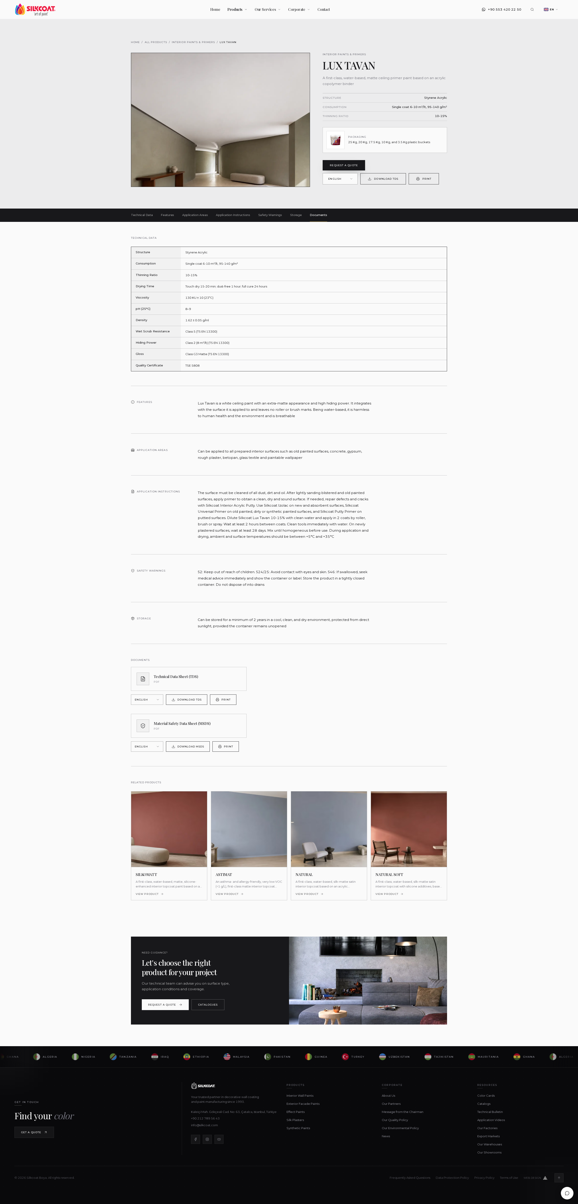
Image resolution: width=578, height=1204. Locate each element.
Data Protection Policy (452, 1177)
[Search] (532, 9)
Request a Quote (344, 165)
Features (167, 215)
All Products (156, 42)
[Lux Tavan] (220, 120)
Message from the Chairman (402, 1112)
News (386, 1136)
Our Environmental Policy (400, 1128)
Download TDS (386, 178)
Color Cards (486, 1095)
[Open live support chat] (567, 1193)
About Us (388, 1095)
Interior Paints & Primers (193, 42)
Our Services (265, 9)
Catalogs (483, 1103)
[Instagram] (207, 1139)
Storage (296, 215)
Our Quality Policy (395, 1120)
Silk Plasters (295, 1120)
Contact (323, 9)
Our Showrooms (489, 1152)
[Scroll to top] (559, 1177)
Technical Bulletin (490, 1112)
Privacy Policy (484, 1177)
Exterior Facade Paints (303, 1103)
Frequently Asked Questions (410, 1177)
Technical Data (142, 215)
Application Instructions (233, 215)
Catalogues (208, 1004)
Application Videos (491, 1120)
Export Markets (488, 1136)
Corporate (296, 9)
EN (552, 9)
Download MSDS (190, 746)
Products (234, 9)
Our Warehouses (489, 1144)
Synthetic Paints (298, 1128)
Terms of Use (509, 1177)
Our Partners (391, 1103)
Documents (318, 215)
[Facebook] (195, 1139)
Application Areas (195, 215)
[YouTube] (219, 1139)
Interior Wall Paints (300, 1095)
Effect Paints (296, 1112)
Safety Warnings (270, 215)
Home (215, 9)
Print (427, 178)
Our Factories (487, 1128)
